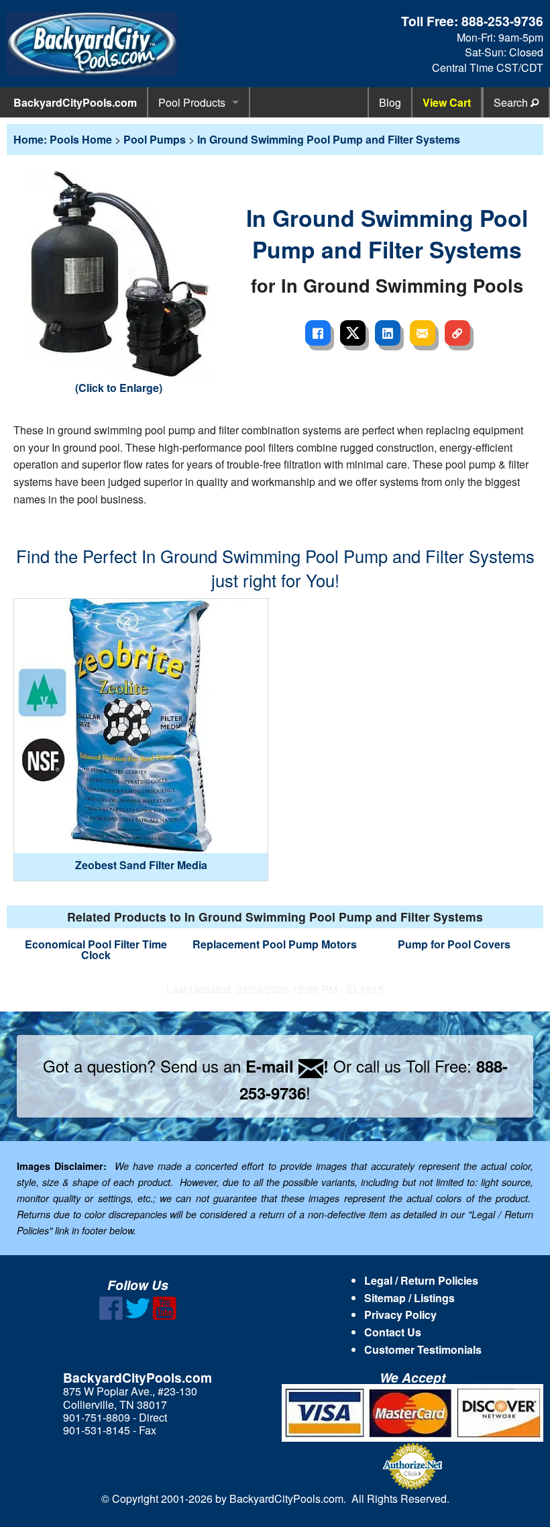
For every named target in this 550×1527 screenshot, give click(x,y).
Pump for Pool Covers (454, 944)
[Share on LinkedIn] (387, 333)
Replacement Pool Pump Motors (274, 944)
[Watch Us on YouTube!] (164, 1316)
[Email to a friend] (422, 333)
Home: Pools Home (62, 139)
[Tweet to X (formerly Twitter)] (353, 333)
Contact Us (392, 1332)
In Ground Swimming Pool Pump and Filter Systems (328, 139)
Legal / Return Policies (421, 1280)
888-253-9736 (502, 20)
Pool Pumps (154, 139)
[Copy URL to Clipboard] (457, 333)
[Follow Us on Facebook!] (111, 1316)
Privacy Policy (400, 1314)
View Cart (447, 102)
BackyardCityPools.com (75, 102)
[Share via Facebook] (318, 333)
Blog (390, 102)
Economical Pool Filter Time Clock (96, 949)
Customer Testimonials (423, 1349)
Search (512, 102)
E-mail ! (287, 1065)
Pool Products (191, 102)
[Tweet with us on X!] (137, 1316)
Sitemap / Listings (409, 1298)
